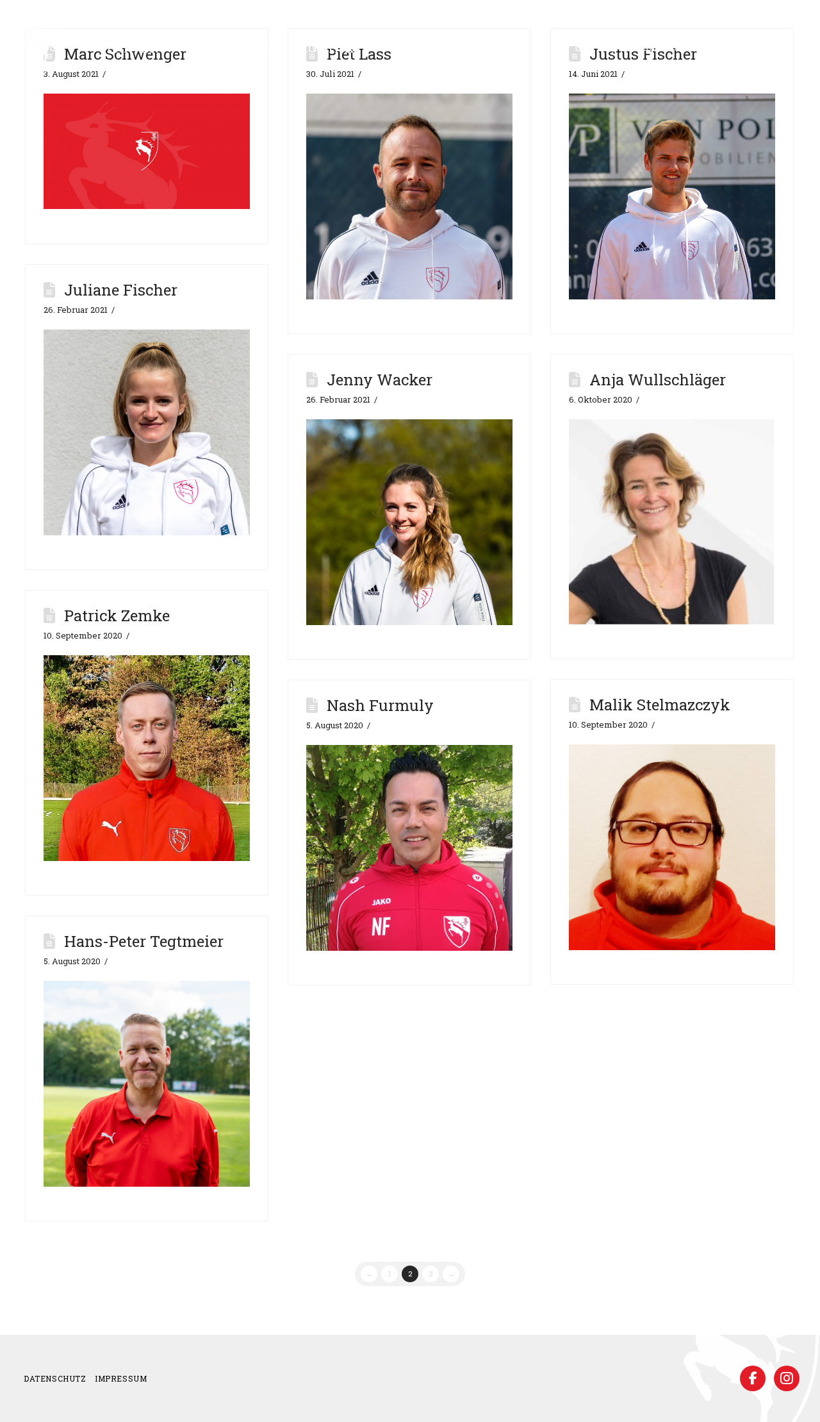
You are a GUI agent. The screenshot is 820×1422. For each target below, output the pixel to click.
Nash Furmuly (380, 705)
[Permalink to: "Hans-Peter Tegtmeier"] (146, 1084)
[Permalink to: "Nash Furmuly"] (409, 848)
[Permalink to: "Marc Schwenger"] (146, 152)
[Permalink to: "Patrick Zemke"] (146, 758)
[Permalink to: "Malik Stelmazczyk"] (672, 847)
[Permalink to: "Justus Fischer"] (672, 196)
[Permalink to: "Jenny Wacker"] (409, 522)
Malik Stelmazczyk (659, 704)
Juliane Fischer (120, 290)
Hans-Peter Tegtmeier (144, 941)
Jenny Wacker (379, 379)
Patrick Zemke (117, 615)
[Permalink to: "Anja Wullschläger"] (672, 521)
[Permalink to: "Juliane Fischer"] (146, 432)
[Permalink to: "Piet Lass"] (409, 196)
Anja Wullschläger (657, 379)
